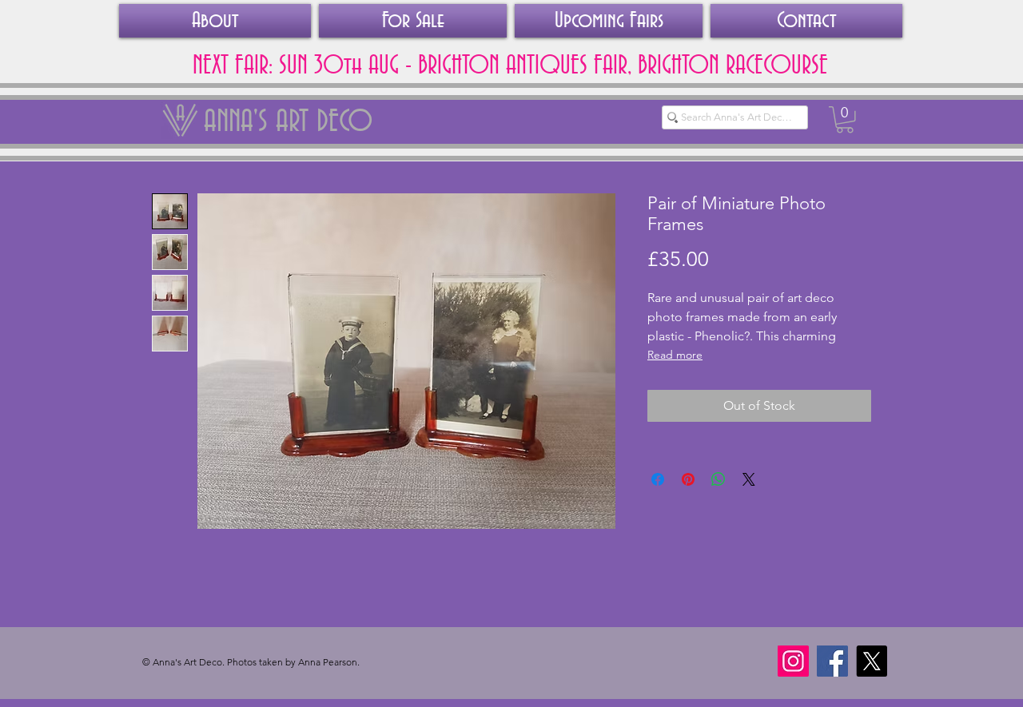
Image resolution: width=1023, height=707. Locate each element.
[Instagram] (793, 661)
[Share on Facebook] (657, 479)
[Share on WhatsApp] (718, 479)
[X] (871, 661)
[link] (845, 119)
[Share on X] (748, 479)
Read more (675, 355)
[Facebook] (832, 661)
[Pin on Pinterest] (688, 479)
